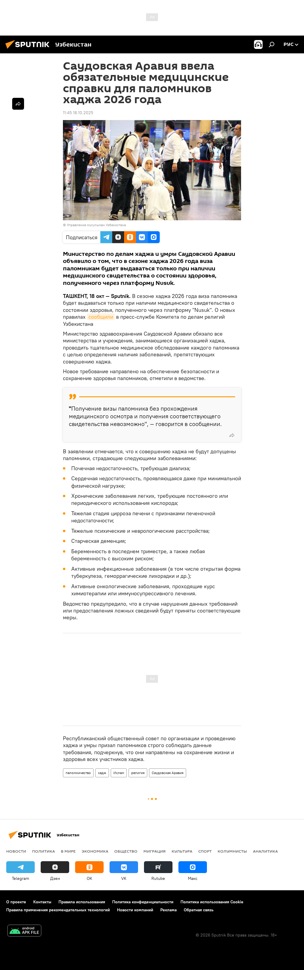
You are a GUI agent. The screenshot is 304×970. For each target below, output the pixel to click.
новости (16, 851)
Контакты (42, 901)
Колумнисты (232, 851)
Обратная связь (198, 909)
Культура (182, 851)
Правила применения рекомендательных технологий (58, 909)
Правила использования (81, 901)
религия (138, 772)
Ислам (118, 772)
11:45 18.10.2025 (78, 112)
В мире (68, 851)
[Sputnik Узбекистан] (29, 49)
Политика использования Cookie (211, 901)
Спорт (205, 851)
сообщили (100, 316)
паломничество (78, 772)
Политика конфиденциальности (142, 901)
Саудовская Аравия (167, 772)
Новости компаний (135, 909)
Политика (43, 851)
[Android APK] (24, 931)
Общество (125, 851)
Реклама (168, 909)
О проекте (16, 901)
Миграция (154, 851)
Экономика (95, 851)
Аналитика (265, 851)
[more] (232, 435)
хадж (102, 772)
